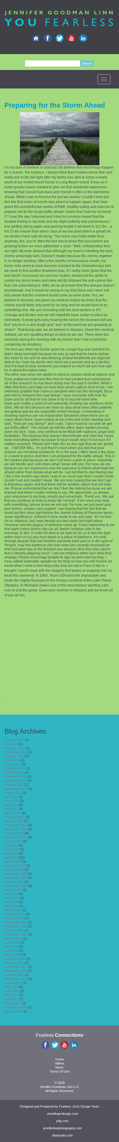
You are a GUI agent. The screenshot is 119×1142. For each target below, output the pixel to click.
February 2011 (14, 817)
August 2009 (13, 890)
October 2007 (14, 975)
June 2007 (11, 991)
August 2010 (13, 841)
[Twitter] (59, 38)
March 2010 (12, 861)
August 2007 (13, 983)
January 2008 (14, 962)
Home (59, 1059)
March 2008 (12, 954)
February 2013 (14, 748)
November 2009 (15, 877)
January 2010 (14, 869)
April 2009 (11, 906)
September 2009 (15, 886)
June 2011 (11, 800)
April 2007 (11, 999)
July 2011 (11, 796)
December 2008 (15, 922)
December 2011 (15, 776)
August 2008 (13, 938)
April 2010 (11, 857)
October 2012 (14, 756)
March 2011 (12, 813)
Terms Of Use (60, 1071)
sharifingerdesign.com (62, 1113)
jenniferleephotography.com (62, 1128)
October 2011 (13, 784)
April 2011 (11, 809)
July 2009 (11, 894)
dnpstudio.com (62, 1135)
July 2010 (11, 845)
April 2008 (11, 950)
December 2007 (15, 966)
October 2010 (14, 833)
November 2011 (15, 780)
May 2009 (11, 902)
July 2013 (11, 744)
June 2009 (11, 898)
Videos (59, 1063)
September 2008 (15, 934)
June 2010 (11, 849)
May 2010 (11, 853)
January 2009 (14, 918)
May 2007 (11, 995)
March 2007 (12, 1003)
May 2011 (11, 805)
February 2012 (14, 768)
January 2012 (14, 772)
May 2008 (11, 946)
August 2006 (13, 1011)
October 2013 (14, 740)
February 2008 (14, 958)
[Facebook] (47, 38)
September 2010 (15, 837)
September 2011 (15, 788)
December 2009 (15, 873)
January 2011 (13, 821)
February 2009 (14, 914)
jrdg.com (62, 1121)
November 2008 (15, 926)
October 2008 (14, 930)
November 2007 (15, 971)
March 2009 (12, 910)
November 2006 (15, 1007)
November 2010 (15, 829)
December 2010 (15, 825)
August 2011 (13, 792)
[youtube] (71, 38)
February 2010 (14, 865)
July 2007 (11, 987)
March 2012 (12, 764)
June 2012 (11, 760)
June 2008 (11, 942)
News (59, 1067)
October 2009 (14, 881)
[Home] (35, 38)
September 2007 (15, 979)
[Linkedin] (83, 38)
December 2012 (15, 752)
